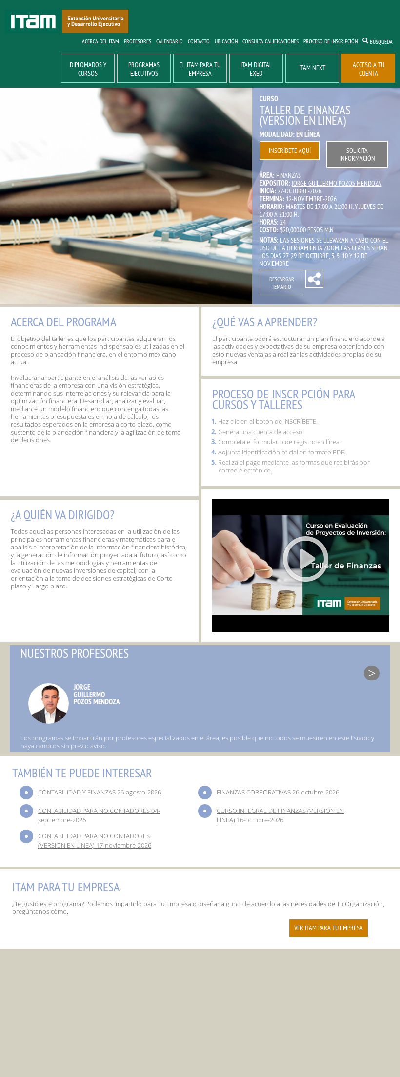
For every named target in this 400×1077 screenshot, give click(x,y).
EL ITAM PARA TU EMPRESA (200, 68)
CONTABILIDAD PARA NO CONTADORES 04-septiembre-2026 (99, 815)
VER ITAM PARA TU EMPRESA (328, 928)
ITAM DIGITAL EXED (256, 68)
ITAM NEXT (312, 67)
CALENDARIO (169, 41)
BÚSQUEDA (380, 41)
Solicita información (357, 154)
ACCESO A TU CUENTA (368, 68)
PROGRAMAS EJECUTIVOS (144, 68)
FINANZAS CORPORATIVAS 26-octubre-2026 (278, 792)
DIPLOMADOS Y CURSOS (88, 68)
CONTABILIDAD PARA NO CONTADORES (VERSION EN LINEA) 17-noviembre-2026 (94, 840)
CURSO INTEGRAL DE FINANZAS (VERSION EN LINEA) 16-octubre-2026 (280, 815)
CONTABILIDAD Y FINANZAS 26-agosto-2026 (99, 792)
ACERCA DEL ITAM (100, 41)
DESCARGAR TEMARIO (281, 282)
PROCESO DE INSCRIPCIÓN (330, 41)
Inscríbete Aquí (290, 150)
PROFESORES (137, 41)
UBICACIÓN (226, 41)
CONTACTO (199, 41)
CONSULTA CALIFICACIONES (270, 41)
